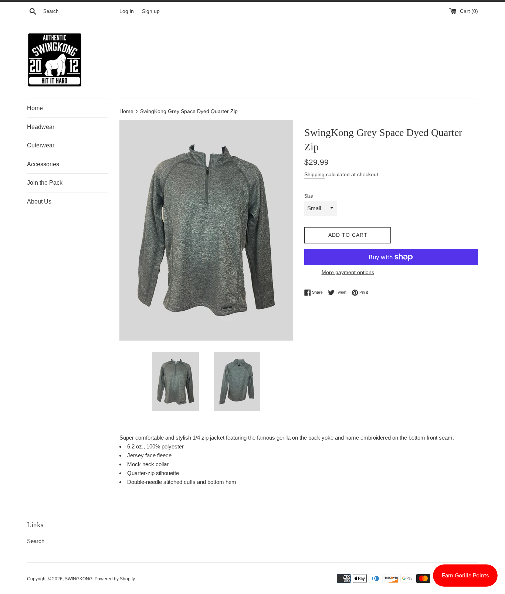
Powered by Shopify (115, 578)
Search (35, 541)
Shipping (314, 174)
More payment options (348, 272)
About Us (39, 201)
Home (35, 108)
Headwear (40, 127)
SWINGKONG (78, 578)
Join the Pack (44, 183)
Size (308, 196)
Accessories (43, 164)
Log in (126, 11)
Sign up (151, 11)
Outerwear (40, 145)
